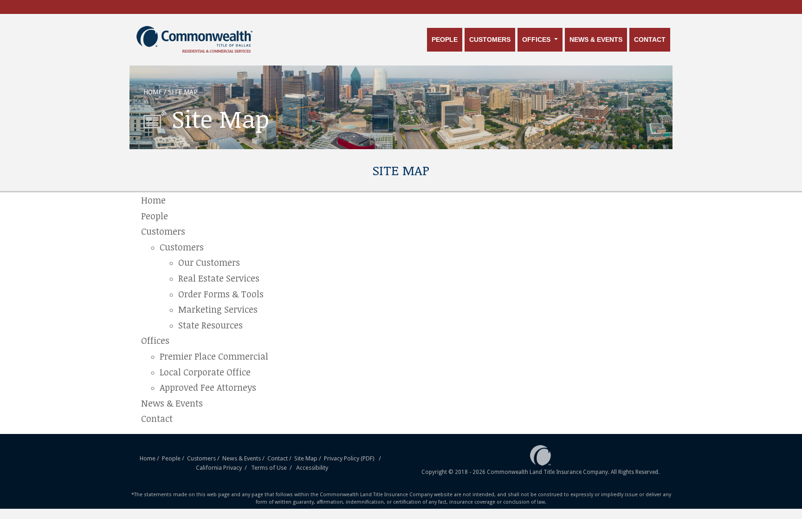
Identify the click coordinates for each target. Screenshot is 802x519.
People (445, 39)
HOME (152, 92)
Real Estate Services (218, 278)
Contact (650, 39)
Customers (490, 39)
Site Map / (308, 458)
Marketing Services (218, 309)
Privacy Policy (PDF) (349, 458)
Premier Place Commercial (214, 356)
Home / (150, 458)
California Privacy (219, 467)
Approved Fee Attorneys (208, 387)
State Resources (210, 325)
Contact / (280, 458)
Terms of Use (269, 467)
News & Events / (244, 458)
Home (153, 200)
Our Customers (209, 262)
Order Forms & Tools (221, 294)
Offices (537, 39)
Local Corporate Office (205, 372)
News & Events (595, 39)
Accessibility (312, 467)
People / (174, 458)
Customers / (204, 458)
